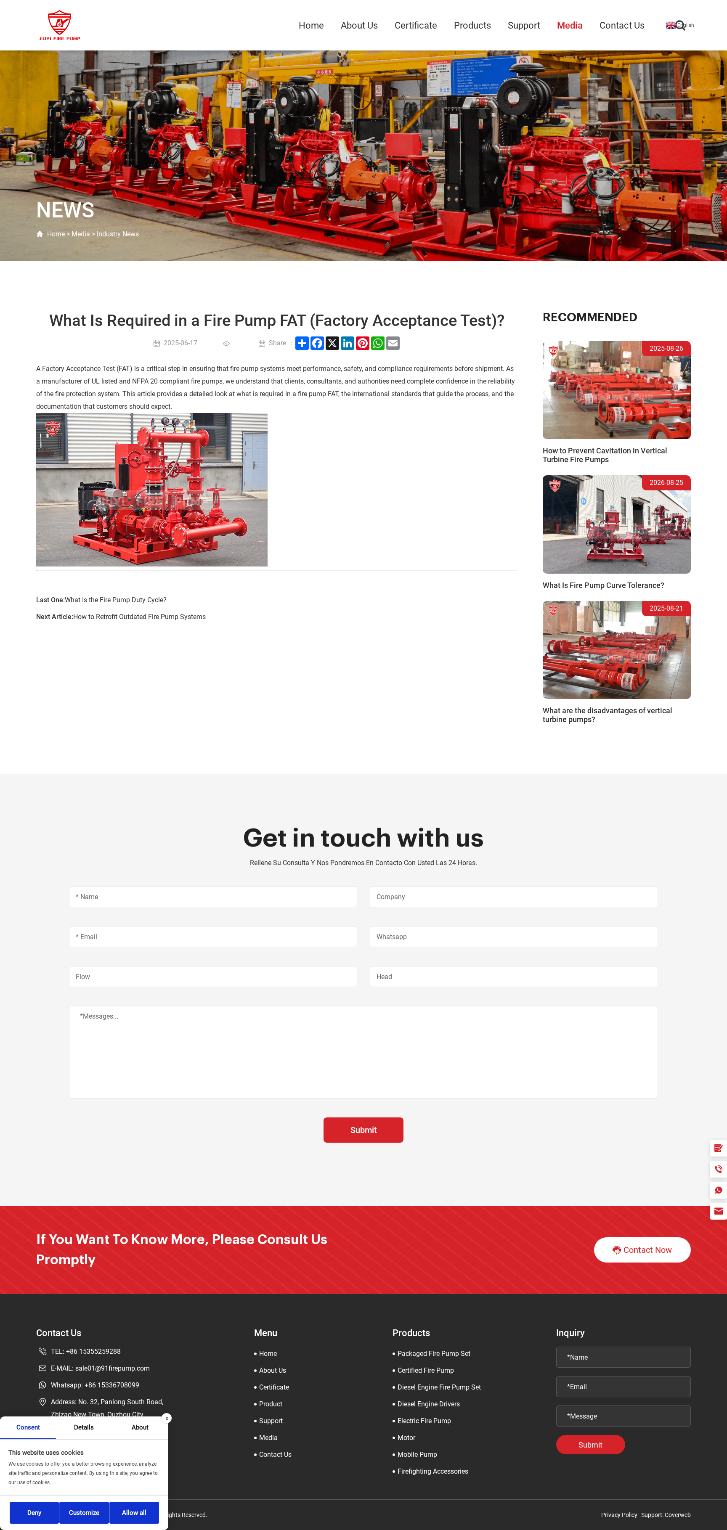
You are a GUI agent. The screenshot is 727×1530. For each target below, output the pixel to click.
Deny (34, 1513)
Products (472, 25)
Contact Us (622, 25)
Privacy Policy (619, 1514)
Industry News (118, 234)
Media (570, 25)
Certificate (416, 25)
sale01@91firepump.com (112, 1368)
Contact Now (648, 1250)
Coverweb (678, 1514)
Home (311, 25)
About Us (359, 25)
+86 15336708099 (112, 1385)
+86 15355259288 (93, 1351)
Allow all (134, 1513)
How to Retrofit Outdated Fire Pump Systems (139, 617)
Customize (84, 1513)
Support (524, 25)
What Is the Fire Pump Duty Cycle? (116, 600)
